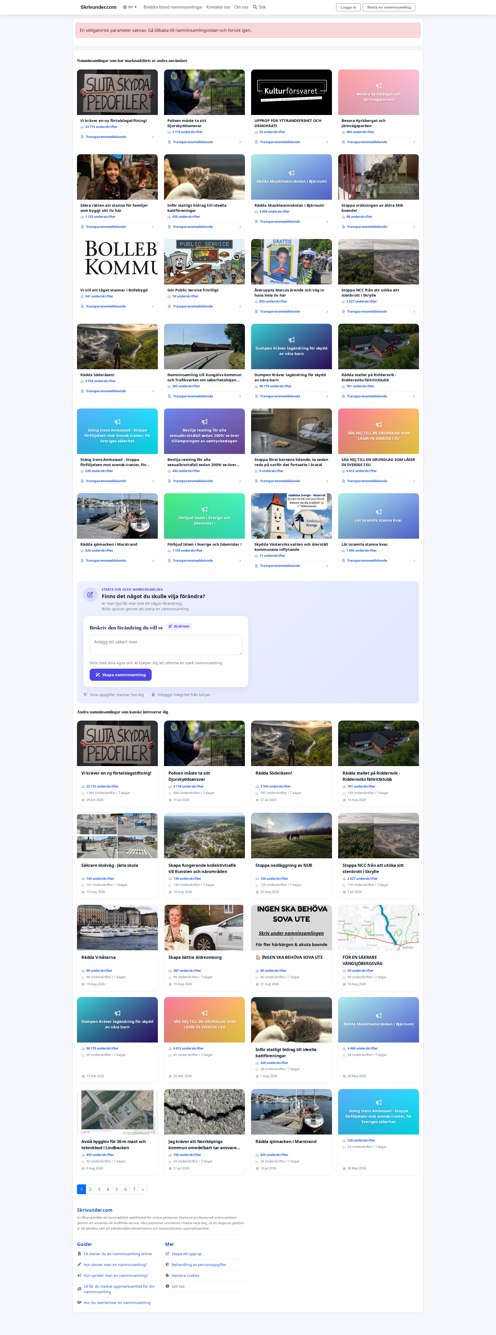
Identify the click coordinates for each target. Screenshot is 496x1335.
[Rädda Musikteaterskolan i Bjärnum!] (291, 191)
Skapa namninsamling (124, 674)
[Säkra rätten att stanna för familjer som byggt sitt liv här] (117, 193)
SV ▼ (132, 7)
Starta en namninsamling (389, 7)
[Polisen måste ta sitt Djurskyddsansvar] (204, 109)
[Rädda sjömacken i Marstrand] (117, 530)
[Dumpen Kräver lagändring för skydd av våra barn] (291, 363)
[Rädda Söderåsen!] (117, 360)
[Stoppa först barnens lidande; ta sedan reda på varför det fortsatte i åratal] (291, 447)
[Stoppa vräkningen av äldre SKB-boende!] (378, 193)
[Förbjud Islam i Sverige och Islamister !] (204, 530)
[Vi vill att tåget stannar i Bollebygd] (117, 275)
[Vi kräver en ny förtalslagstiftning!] (117, 106)
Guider (84, 1244)
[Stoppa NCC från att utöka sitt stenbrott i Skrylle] (378, 278)
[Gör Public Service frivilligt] (204, 275)
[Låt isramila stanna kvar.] (378, 530)
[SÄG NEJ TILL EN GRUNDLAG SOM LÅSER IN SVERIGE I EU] (378, 447)
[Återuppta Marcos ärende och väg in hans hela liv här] (291, 278)
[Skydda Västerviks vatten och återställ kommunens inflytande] (291, 532)
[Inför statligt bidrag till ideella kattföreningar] (204, 193)
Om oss (241, 7)
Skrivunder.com (98, 7)
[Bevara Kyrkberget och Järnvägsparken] (378, 109)
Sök (262, 7)
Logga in (348, 7)
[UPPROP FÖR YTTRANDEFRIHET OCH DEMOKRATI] (291, 109)
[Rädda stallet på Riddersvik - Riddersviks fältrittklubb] (378, 363)
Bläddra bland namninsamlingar (173, 7)
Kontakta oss (218, 7)
